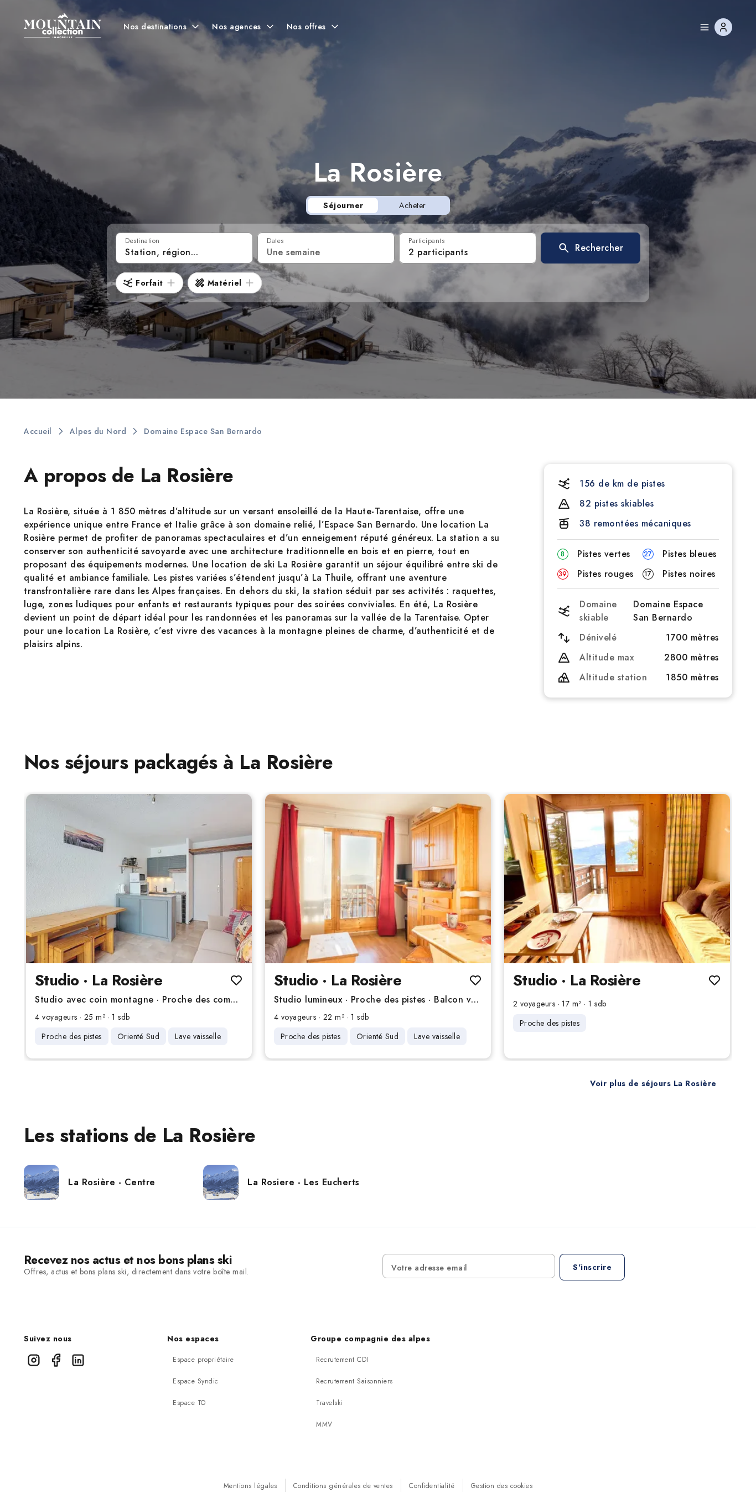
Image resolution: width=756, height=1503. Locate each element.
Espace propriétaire (203, 1360)
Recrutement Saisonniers (354, 1381)
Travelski (329, 1403)
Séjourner (343, 205)
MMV (324, 1424)
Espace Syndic (196, 1381)
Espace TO (189, 1403)
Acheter (412, 205)
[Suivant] (234, 878)
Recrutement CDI (342, 1360)
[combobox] (184, 248)
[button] (590, 248)
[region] (139, 878)
